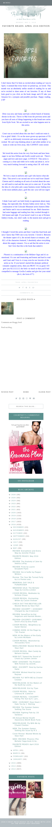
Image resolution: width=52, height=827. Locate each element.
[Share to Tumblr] (29, 287)
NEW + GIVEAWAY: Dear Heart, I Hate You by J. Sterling (27, 703)
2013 (14, 769)
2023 (14, 503)
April (16, 750)
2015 (14, 763)
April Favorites (29, 282)
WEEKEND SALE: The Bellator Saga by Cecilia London (26, 589)
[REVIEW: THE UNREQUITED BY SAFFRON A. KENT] (17, 807)
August (17, 539)
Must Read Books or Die (20, 822)
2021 (14, 509)
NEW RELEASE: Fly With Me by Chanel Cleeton (26, 724)
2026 (14, 494)
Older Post (45, 392)
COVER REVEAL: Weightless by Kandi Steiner (27, 626)
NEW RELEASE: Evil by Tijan (25, 688)
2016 (14, 524)
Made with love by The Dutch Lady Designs (31, 822)
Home (26, 392)
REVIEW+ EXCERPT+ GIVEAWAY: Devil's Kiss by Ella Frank (27, 621)
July (16, 542)
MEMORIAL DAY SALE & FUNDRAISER (23, 584)
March (17, 753)
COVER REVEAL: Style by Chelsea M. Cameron (24, 692)
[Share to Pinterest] (26, 287)
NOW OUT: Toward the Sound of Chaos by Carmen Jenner (27, 658)
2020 (14, 512)
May (15, 548)
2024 (14, 500)
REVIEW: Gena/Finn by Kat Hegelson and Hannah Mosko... (27, 615)
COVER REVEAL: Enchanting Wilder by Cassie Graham (25, 599)
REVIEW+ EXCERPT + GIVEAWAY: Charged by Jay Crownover (28, 610)
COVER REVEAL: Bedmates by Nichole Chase (26, 594)
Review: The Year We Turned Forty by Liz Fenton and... (28, 578)
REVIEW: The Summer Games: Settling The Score (26, 708)
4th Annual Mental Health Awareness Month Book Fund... (27, 719)
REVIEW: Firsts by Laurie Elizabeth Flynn (24, 568)
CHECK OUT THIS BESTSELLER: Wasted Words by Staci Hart (27, 605)
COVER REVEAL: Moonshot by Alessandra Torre (26, 642)
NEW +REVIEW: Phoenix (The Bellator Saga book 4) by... (26, 740)
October (18, 533)
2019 (14, 515)
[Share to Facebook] (23, 287)
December (19, 527)
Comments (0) (26, 293)
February (18, 756)
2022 (14, 506)
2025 (14, 497)
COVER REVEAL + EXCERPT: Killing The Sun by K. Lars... (26, 698)
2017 (14, 521)
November (19, 530)
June (16, 545)
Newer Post (7, 392)
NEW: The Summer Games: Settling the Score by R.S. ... (26, 730)
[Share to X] (19, 287)
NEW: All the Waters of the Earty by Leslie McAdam (27, 636)
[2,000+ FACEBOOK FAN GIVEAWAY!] (17, 789)
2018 (14, 518)
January (18, 759)
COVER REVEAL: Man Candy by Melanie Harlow (27, 652)
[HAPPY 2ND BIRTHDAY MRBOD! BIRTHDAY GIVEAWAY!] (34, 789)
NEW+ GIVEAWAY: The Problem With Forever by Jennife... (26, 663)
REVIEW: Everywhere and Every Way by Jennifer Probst (27, 552)
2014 (14, 766)
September (19, 536)
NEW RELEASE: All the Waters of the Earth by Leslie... (27, 684)
